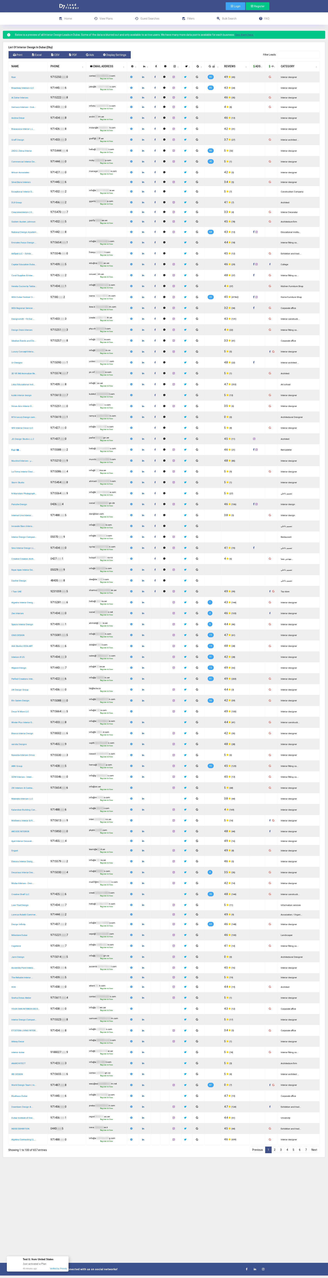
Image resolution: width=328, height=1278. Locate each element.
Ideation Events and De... (23, 341)
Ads (257, 66)
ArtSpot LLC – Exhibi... (22, 253)
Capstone (16, 946)
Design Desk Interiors (21, 330)
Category (287, 66)
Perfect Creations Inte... (22, 679)
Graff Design (17, 140)
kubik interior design (21, 395)
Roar (13, 77)
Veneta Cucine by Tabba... (24, 286)
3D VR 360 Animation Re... (23, 373)
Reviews (229, 66)
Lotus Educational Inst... (23, 384)
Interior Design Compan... (24, 537)
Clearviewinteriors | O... (22, 212)
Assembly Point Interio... (23, 968)
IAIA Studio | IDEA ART (22, 646)
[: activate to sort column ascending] (133, 66)
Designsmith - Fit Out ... (22, 319)
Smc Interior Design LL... (23, 548)
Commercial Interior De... (23, 162)
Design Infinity (18, 924)
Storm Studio (17, 482)
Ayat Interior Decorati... (22, 841)
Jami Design (17, 957)
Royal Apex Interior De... (22, 570)
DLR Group (16, 202)
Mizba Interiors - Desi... (22, 883)
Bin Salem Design (20, 700)
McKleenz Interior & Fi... (22, 820)
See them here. (244, 34)
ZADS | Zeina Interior (21, 151)
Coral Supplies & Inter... (22, 275)
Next (314, 1149)
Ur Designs (16, 362)
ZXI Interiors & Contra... (22, 788)
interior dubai (17, 1052)
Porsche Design (19, 504)
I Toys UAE (16, 591)
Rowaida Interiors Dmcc (23, 755)
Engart (14, 850)
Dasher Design (18, 581)
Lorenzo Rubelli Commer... (24, 914)
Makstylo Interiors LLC (22, 799)
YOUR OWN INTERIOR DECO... (25, 1009)
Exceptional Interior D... (22, 192)
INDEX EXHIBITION (20, 1129)
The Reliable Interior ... (22, 977)
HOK (13, 987)
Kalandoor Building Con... (24, 810)
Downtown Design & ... (22, 1107)
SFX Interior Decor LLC (22, 428)
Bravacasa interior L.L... (23, 129)
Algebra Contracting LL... (23, 1139)
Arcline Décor (17, 118)
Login (236, 6)
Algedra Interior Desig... (23, 602)
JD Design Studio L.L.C (22, 439)
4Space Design (18, 668)
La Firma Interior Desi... (22, 472)
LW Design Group (19, 690)
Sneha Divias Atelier (21, 998)
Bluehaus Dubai (19, 1096)
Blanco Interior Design (22, 733)
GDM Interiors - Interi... (22, 777)
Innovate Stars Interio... (22, 526)
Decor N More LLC (20, 711)
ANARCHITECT (18, 1063)
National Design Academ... (24, 232)
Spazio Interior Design (22, 624)
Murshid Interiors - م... (22, 461)
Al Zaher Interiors (19, 97)
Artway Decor (17, 1041)
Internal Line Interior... (22, 515)
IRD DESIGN (17, 1074)
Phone (54, 66)
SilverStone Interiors (21, 182)
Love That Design (19, 905)
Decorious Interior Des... (23, 872)
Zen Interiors (17, 613)
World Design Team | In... (23, 1085)
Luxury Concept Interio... (23, 351)
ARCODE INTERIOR (20, 831)
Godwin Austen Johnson (23, 222)
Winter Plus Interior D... (22, 722)
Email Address (103, 66)
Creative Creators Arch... (23, 559)
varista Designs (19, 744)
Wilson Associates (20, 172)
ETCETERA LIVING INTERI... (24, 1030)
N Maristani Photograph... (24, 493)
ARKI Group (16, 766)
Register (259, 6)
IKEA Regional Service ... (23, 308)
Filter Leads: (269, 54)
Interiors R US (17, 657)
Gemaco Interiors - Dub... (23, 107)
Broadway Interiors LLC (22, 88)
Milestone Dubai (19, 935)
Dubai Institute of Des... (22, 1118)
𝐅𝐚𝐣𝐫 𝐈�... (16, 450)
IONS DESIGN (17, 635)
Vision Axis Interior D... (22, 406)
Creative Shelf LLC (20, 894)
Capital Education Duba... (23, 264)
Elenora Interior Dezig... (22, 861)
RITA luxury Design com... (24, 417)
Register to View (106, 79)
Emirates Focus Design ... (23, 242)
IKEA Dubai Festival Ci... (23, 297)
